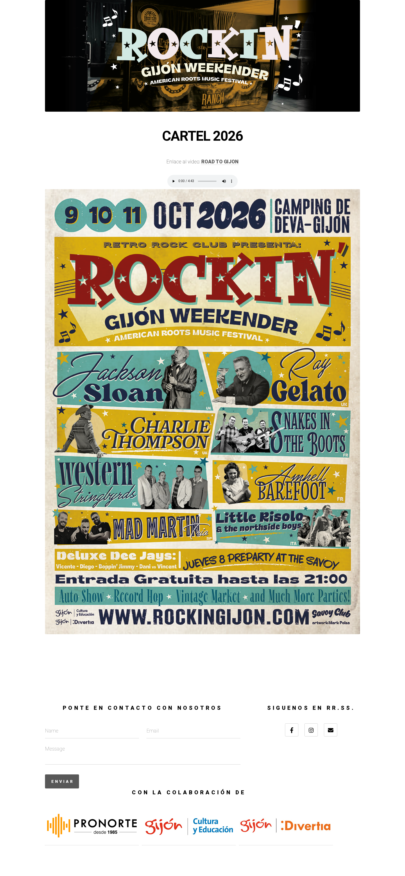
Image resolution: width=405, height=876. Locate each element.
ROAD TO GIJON (220, 162)
